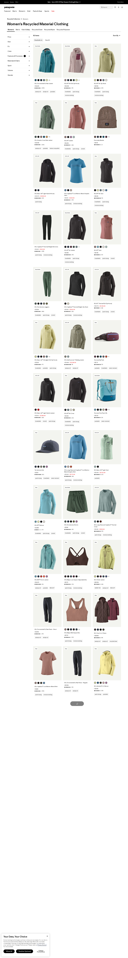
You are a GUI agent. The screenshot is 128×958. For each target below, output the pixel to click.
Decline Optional (25, 951)
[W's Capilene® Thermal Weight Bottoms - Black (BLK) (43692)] (47, 227)
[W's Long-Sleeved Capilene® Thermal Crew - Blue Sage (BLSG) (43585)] (107, 502)
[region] (25, 945)
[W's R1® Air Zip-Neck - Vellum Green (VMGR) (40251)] (107, 61)
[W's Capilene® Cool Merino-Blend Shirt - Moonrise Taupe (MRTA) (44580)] (47, 663)
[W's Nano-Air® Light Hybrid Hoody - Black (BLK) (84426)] (47, 171)
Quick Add (47, 75)
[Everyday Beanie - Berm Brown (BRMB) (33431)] (107, 117)
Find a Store (120, 2)
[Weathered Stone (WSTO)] (74, 410)
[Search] (106, 7)
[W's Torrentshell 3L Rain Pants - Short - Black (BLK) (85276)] (47, 610)
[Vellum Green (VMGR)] (47, 80)
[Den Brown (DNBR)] (65, 576)
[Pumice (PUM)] (68, 304)
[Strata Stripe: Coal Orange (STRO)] (71, 467)
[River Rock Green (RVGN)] (44, 304)
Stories (12, 2)
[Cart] (122, 7)
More (16, 2)
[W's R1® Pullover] (46, 522)
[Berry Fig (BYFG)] (101, 80)
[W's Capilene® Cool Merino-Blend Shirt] (46, 683)
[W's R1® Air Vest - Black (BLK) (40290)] (107, 171)
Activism (6, 2)
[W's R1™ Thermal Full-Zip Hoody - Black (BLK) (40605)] (107, 284)
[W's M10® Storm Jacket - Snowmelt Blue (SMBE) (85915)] (47, 557)
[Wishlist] (115, 7)
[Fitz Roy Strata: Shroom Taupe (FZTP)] (68, 467)
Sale (52, 11)
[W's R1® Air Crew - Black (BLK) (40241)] (77, 390)
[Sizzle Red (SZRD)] (38, 410)
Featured (7, 11)
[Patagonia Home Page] (9, 7)
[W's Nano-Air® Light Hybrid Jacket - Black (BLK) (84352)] (47, 390)
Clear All (47, 40)
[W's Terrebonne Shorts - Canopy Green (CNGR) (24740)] (77, 502)
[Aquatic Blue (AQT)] (98, 683)
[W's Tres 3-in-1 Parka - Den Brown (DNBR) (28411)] (107, 610)
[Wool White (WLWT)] (106, 80)
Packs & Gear (37, 11)
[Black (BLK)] (38, 80)
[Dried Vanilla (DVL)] (101, 521)
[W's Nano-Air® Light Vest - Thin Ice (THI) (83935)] (107, 447)
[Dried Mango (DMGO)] (47, 137)
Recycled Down (37, 30)
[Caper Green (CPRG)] (47, 304)
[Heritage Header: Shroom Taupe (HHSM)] (71, 190)
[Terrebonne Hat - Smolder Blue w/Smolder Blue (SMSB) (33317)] (47, 447)
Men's (15, 11)
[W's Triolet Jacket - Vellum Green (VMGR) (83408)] (107, 557)
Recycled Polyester (63, 30)
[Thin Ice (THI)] (74, 137)
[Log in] (118, 7)
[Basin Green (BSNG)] (103, 630)
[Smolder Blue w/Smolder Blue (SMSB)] (36, 467)
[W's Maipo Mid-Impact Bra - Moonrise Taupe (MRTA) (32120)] (77, 610)
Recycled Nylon (49, 30)
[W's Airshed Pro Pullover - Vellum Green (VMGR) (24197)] (107, 663)
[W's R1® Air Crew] (76, 410)
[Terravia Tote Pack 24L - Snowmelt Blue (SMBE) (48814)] (107, 390)
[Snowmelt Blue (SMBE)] (98, 247)
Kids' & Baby (26, 30)
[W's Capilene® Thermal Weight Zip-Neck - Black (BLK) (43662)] (77, 284)
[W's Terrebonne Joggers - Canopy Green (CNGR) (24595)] (47, 284)
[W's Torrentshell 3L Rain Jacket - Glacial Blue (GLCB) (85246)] (47, 61)
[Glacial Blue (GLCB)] (36, 80)
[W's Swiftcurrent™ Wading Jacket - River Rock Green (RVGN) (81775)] (77, 337)
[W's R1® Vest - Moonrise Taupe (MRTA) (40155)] (107, 227)
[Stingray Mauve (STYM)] (65, 80)
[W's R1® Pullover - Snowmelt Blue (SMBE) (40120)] (47, 502)
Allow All (9, 951)
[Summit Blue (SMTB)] (103, 576)
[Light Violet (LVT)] (71, 137)
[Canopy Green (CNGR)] (74, 80)
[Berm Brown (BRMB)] (95, 137)
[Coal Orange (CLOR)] (106, 357)
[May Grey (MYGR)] (103, 357)
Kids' (29, 11)
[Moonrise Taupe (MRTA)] (41, 137)
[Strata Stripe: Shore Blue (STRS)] (65, 190)
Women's (22, 11)
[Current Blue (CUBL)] (106, 576)
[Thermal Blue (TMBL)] (68, 357)
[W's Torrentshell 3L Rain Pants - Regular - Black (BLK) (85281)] (77, 663)
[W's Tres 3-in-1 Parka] (105, 630)
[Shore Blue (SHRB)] (106, 190)
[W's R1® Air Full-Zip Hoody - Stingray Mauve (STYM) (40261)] (77, 61)
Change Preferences (41, 951)
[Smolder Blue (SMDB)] (41, 80)
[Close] (47, 936)
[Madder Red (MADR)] (41, 576)
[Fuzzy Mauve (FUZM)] (103, 683)
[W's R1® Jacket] (76, 137)
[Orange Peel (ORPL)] (44, 576)
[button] (19, 36)
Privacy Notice (42, 945)
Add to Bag (107, 131)
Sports (46, 11)
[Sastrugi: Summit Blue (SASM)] (71, 576)
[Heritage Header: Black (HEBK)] (68, 190)
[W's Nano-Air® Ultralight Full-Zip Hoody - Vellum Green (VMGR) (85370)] (47, 337)
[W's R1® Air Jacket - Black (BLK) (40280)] (77, 227)
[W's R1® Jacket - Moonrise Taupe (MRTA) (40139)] (77, 117)
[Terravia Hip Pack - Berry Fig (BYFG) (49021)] (107, 337)
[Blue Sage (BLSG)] (44, 80)
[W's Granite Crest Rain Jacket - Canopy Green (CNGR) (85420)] (47, 117)
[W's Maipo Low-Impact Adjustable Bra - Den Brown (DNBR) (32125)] (77, 557)
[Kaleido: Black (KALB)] (76, 576)
